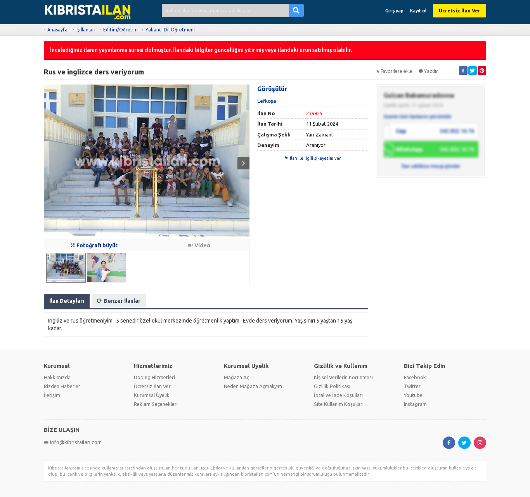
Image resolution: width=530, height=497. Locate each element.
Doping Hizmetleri (154, 377)
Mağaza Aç (236, 377)
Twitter (412, 386)
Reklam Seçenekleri (156, 404)
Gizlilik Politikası (332, 386)
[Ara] (296, 10)
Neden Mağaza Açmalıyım (253, 386)
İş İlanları (85, 29)
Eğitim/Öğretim (120, 29)
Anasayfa (57, 29)
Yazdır (431, 71)
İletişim (52, 395)
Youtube (413, 395)
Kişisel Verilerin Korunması (343, 377)
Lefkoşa (266, 101)
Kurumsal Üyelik (152, 395)
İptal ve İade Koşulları (338, 395)
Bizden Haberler (62, 386)
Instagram (415, 404)
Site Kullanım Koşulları (339, 404)
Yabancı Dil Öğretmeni (170, 29)
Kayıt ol (418, 10)
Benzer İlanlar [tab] (122, 301)
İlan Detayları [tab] (66, 301)
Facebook (415, 377)
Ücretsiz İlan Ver (459, 10)
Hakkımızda (57, 377)
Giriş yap (394, 10)
